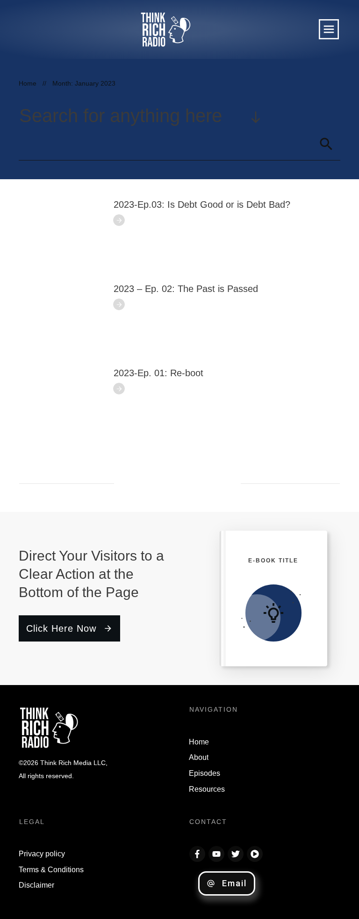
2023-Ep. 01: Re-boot (158, 373)
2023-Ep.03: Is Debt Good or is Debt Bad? (202, 204)
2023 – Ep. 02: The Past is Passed (186, 289)
